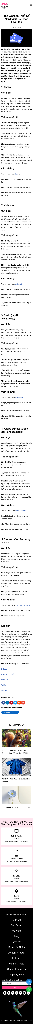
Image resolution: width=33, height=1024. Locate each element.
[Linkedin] (4, 993)
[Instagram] (16, 993)
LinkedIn (4, 669)
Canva (17, 174)
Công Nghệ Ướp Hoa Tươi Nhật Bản (16, 807)
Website (4, 690)
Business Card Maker (22, 605)
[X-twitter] (12, 993)
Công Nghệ (18, 27)
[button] (3, 703)
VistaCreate (19, 397)
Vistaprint (18, 284)
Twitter (3, 685)
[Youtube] (24, 993)
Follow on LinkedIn (10, 712)
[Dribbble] (20, 993)
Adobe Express (20, 511)
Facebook (4, 680)
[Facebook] (8, 993)
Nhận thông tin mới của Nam (12, 980)
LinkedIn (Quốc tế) (7, 674)
